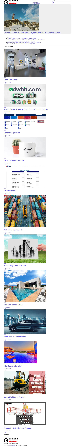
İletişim (34, 0)
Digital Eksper (12, 445)
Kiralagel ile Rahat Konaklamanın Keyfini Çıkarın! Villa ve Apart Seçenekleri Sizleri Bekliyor (25, 39)
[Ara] (53, 2)
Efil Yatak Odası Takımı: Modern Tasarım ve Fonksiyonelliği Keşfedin (21, 43)
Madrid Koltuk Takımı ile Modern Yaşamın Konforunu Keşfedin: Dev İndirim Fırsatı (24, 42)
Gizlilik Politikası (36, 3)
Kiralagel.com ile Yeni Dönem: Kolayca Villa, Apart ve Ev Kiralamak (21, 41)
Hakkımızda (35, 2)
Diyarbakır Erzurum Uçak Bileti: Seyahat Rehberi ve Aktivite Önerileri (21, 38)
